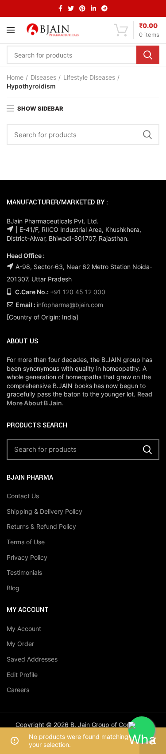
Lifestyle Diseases (89, 77)
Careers (18, 689)
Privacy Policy (27, 557)
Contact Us (23, 496)
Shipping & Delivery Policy (44, 511)
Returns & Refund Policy (41, 526)
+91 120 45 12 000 (77, 292)
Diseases (43, 77)
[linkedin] (93, 8)
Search (147, 55)
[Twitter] (71, 8)
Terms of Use (26, 542)
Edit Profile (22, 674)
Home (15, 77)
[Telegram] (104, 8)
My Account (24, 628)
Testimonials (24, 572)
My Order (20, 643)
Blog (13, 588)
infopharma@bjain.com (70, 304)
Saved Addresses (32, 659)
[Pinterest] (82, 8)
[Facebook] (60, 8)
